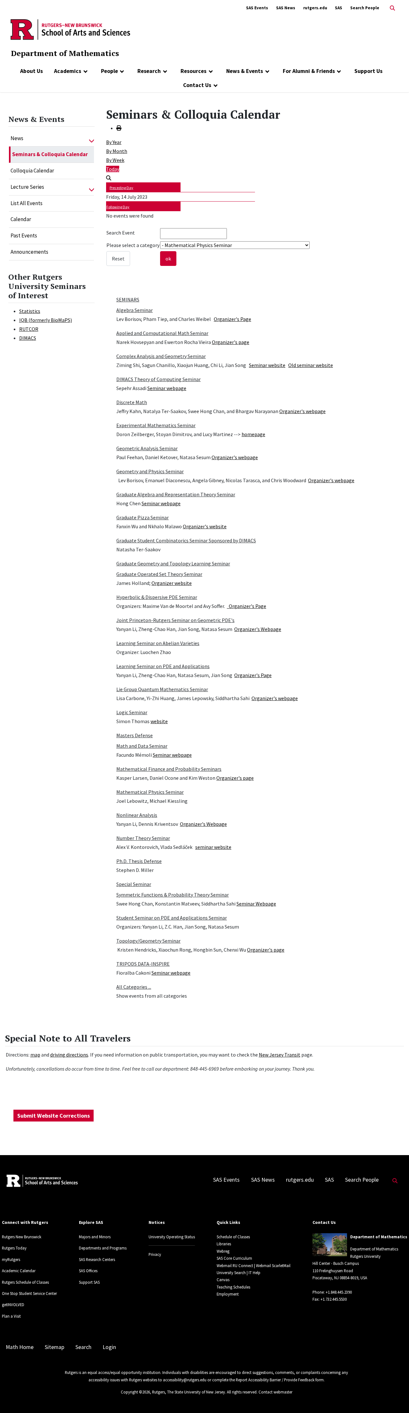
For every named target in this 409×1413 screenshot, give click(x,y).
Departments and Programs (103, 1247)
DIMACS (27, 338)
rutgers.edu (315, 8)
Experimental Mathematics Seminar (156, 425)
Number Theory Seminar (143, 838)
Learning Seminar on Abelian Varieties (157, 643)
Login (109, 1347)
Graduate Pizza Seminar (142, 517)
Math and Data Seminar (141, 746)
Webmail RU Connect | (236, 1265)
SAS (338, 8)
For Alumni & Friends (309, 71)
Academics (67, 71)
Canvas (223, 1279)
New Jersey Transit (279, 1054)
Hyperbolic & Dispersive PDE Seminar (156, 597)
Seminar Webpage (256, 903)
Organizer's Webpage (257, 629)
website (159, 721)
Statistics (29, 311)
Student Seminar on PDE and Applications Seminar (171, 917)
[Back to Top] (395, 1397)
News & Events (244, 71)
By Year (113, 142)
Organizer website (171, 583)
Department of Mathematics (65, 53)
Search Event (120, 232)
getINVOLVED (13, 1304)
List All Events (26, 203)
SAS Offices (88, 1270)
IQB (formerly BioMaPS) (45, 320)
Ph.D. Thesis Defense (139, 861)
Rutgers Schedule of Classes (25, 1282)
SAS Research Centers (97, 1259)
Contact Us (197, 85)
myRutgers (11, 1259)
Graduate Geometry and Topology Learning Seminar (173, 563)
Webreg (223, 1251)
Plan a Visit (11, 1316)
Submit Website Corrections (53, 1115)
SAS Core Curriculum (234, 1258)
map (35, 1054)
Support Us (368, 71)
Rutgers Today (14, 1247)
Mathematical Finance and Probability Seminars (168, 769)
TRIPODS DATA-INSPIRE (143, 964)
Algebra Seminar (134, 310)
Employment (228, 1294)
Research (149, 71)
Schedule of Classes (233, 1236)
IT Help (254, 1272)
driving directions (69, 1054)
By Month (116, 151)
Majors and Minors (95, 1236)
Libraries (224, 1243)
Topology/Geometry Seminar (148, 941)
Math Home (20, 1347)
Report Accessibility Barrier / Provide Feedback (275, 1379)
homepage (253, 434)
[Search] (108, 178)
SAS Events (257, 8)
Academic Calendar (18, 1270)
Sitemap (54, 1347)
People (109, 71)
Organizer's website (205, 526)
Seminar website (267, 365)
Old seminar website (310, 365)
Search (83, 1347)
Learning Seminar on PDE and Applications (163, 666)
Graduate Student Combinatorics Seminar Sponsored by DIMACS (186, 540)
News (17, 138)
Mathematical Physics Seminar (150, 792)
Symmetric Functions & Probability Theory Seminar (172, 894)
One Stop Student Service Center (29, 1293)
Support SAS (89, 1282)
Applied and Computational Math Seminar (162, 333)
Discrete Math (131, 402)
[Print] (118, 128)
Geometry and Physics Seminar (150, 471)
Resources (193, 71)
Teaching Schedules (233, 1286)
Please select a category (132, 245)
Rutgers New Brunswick (21, 1236)
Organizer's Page (232, 319)
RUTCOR (28, 329)
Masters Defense (134, 735)
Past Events (24, 235)
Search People (364, 8)
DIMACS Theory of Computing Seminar (158, 379)
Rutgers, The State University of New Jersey (188, 1391)
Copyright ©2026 (135, 1391)
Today (112, 169)
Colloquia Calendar (32, 170)
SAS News (285, 8)
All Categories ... (133, 987)
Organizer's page (230, 342)
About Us (31, 71)
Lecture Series (27, 186)
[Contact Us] (215, 85)
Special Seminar (133, 884)
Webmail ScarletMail (273, 1265)
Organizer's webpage (302, 411)
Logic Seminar (131, 712)
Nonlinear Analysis (136, 815)
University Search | (232, 1272)
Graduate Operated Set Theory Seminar (159, 574)
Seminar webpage (166, 388)
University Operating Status (172, 1236)
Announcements (29, 251)
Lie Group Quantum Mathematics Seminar (162, 689)
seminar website (213, 847)
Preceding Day (121, 187)
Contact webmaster (275, 1391)
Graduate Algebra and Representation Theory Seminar (175, 494)
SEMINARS (127, 299)
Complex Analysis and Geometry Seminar (161, 356)
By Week (115, 160)
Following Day (117, 206)
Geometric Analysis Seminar (147, 448)
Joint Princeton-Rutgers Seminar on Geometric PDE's (175, 620)
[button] (91, 139)
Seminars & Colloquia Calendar (50, 154)
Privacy (155, 1254)
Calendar (21, 219)
